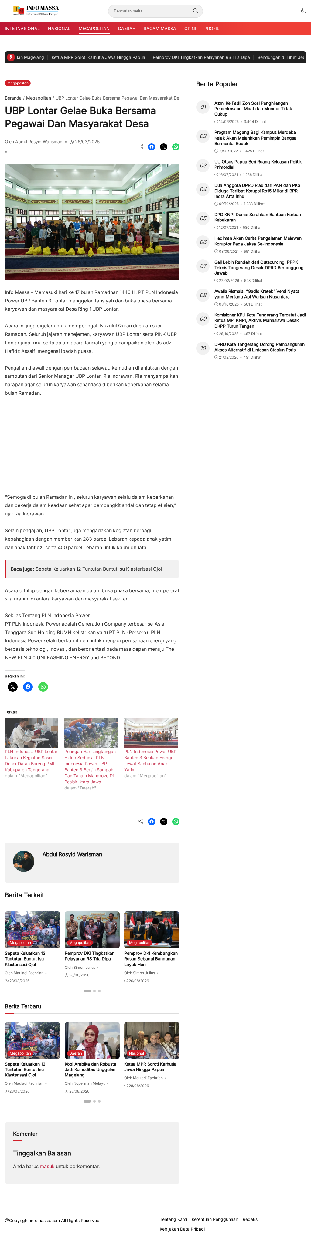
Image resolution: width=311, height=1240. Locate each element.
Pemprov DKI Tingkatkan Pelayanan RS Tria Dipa (176, 57)
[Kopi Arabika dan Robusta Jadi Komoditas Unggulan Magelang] (92, 1054)
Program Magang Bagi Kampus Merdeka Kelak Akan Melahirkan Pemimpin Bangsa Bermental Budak (255, 138)
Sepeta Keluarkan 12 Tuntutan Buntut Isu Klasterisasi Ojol (99, 569)
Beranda (13, 97)
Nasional (59, 28)
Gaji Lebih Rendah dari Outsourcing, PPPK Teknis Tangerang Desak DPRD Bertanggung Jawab (259, 267)
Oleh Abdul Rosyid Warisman (33, 141)
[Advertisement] (92, 442)
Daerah (126, 28)
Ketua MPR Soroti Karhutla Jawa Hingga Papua (73, 57)
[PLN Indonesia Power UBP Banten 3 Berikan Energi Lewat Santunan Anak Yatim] (151, 733)
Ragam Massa (160, 28)
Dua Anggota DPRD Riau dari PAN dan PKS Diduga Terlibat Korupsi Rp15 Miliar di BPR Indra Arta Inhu (257, 191)
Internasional (22, 28)
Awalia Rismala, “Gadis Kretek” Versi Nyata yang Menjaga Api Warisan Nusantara (256, 294)
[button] (303, 11)
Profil (211, 28)
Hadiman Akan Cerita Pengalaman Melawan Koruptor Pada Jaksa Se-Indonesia (258, 240)
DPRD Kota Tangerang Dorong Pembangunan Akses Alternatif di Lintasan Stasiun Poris (259, 347)
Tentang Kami (173, 1219)
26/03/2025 (87, 141)
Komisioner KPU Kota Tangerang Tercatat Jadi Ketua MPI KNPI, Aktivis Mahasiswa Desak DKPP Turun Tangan (260, 320)
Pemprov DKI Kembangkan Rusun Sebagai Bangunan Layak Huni (151, 959)
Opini (190, 28)
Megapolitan (94, 28)
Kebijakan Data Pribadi (182, 1229)
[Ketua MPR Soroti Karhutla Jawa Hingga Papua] (151, 1054)
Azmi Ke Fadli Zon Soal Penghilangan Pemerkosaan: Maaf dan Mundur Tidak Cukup (253, 108)
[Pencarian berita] (195, 11)
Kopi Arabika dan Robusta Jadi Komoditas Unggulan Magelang (90, 1069)
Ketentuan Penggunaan (215, 1219)
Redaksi (250, 1219)
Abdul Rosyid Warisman (72, 854)
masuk (47, 1166)
